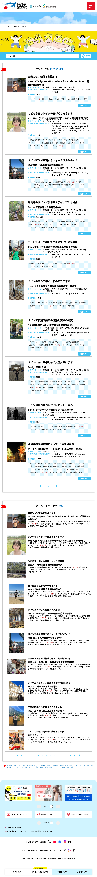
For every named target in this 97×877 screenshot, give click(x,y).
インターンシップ (31, 765)
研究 (24, 765)
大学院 (62, 765)
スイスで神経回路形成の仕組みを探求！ (47, 731)
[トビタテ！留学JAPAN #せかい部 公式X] (64, 850)
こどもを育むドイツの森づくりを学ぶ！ (47, 536)
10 (59, 755)
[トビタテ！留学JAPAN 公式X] (49, 841)
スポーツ (76, 765)
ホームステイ (17, 765)
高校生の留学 (62, 872)
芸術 (67, 767)
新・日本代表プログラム (40, 871)
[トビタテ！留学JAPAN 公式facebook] (59, 841)
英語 (37, 767)
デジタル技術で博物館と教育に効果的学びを (49, 658)
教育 (88, 765)
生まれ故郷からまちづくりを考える (45, 707)
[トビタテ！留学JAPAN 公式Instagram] (65, 841)
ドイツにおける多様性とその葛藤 (44, 609)
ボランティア (41, 765)
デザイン (82, 765)
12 (70, 755)
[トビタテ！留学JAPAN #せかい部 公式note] (74, 850)
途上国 (41, 767)
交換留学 (55, 765)
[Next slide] (58, 806)
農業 (50, 767)
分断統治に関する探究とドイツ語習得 (46, 561)
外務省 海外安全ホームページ (15, 831)
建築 (92, 765)
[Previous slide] (39, 806)
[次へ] (57, 486)
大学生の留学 (82, 872)
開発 (26, 767)
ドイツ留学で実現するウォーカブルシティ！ (49, 634)
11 (65, 755)
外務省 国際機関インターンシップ (40, 831)
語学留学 (49, 765)
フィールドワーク (18, 767)
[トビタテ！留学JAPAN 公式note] (69, 842)
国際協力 (9, 767)
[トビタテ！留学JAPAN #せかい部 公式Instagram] (69, 850)
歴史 (72, 767)
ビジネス (31, 767)
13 (75, 755)
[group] (18, 793)
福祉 (46, 767)
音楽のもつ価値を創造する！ (41, 512)
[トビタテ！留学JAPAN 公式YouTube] (54, 841)
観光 (63, 767)
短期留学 (9, 765)
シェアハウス (57, 767)
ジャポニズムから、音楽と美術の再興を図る (49, 682)
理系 (66, 765)
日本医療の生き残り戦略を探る (43, 585)
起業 (70, 765)
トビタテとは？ (16, 872)
